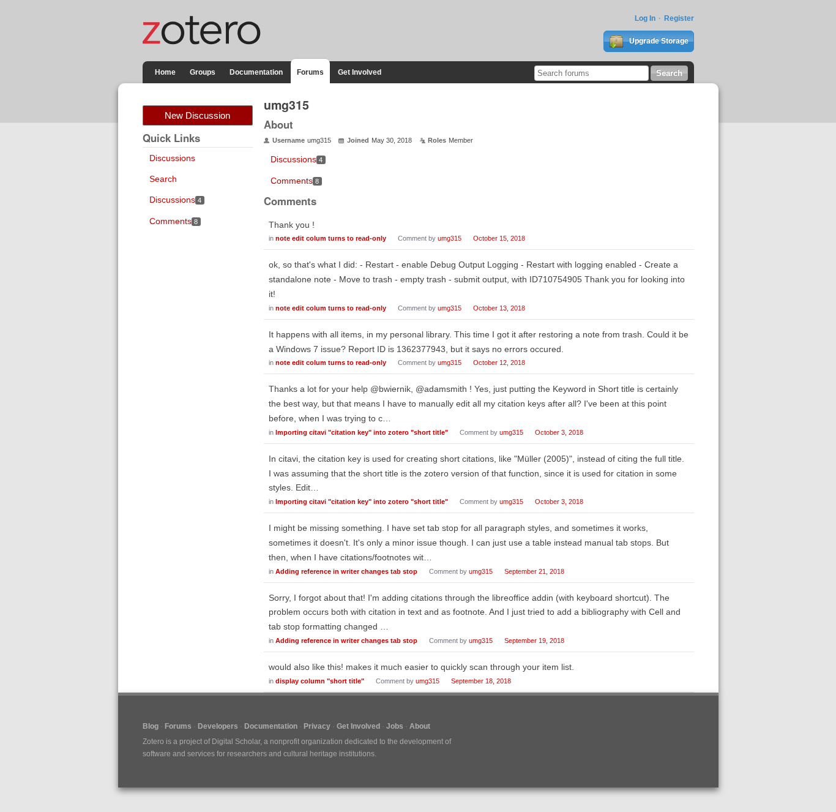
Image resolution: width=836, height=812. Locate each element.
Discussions (172, 158)
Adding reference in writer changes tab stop (346, 571)
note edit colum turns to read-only (330, 238)
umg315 (449, 238)
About (419, 726)
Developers (218, 726)
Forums (310, 72)
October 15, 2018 (499, 238)
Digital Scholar (236, 741)
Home (165, 72)
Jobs (394, 726)
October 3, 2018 (559, 432)
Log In (645, 18)
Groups (202, 72)
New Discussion (197, 115)
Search (163, 179)
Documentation (256, 72)
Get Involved (359, 72)
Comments (173, 221)
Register (679, 18)
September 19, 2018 (534, 640)
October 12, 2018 (499, 362)
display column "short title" (319, 681)
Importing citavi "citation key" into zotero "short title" (361, 432)
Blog (151, 726)
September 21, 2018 (534, 571)
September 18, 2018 (481, 681)
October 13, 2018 (499, 308)
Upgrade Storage (658, 41)
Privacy (317, 726)
